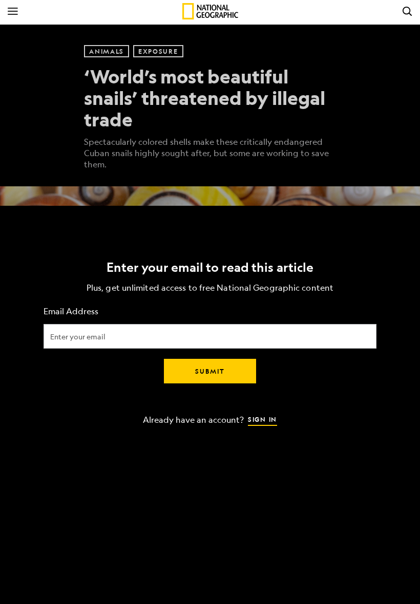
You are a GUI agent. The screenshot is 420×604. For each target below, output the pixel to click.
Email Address (71, 311)
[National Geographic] (210, 11)
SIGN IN (262, 419)
